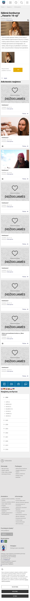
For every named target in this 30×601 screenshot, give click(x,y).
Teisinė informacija (20, 521)
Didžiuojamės (17, 7)
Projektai (4, 505)
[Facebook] (2, 541)
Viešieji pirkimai (5, 507)
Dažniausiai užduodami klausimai (21, 508)
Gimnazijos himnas (6, 474)
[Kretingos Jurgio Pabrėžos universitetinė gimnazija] (3, 2)
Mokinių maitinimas (20, 473)
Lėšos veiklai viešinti (6, 504)
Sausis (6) (8, 416)
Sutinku (15, 596)
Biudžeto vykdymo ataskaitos (6, 510)
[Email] (5, 541)
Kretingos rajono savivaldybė (17, 548)
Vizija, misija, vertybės (7, 472)
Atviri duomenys (19, 523)
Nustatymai (15, 587)
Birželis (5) (8, 404)
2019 (6, 445)
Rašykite (4, 534)
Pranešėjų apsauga (20, 511)
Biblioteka (18, 477)
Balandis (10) (9, 409)
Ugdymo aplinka (5, 470)
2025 (6, 420)
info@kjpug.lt (6, 559)
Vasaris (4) (8, 413)
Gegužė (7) (8, 406)
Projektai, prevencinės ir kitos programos (7, 513)
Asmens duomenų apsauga (22, 502)
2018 (6, 449)
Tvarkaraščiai (8, 460)
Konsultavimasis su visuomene (20, 505)
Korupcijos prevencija (21, 518)
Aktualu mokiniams (20, 516)
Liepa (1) (8, 402)
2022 (6, 433)
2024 (6, 424)
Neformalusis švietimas (21, 468)
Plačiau (24, 113)
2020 (6, 441)
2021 (6, 437)
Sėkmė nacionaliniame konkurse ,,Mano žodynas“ (13, 334)
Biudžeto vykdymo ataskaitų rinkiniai (8, 499)
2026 (6, 397)
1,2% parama (19, 512)
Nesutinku (15, 591)
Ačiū (17, 70)
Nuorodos (18, 498)
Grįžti (5, 78)
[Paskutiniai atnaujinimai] (16, 2)
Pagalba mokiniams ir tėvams (21, 471)
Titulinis (3, 7)
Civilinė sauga (19, 520)
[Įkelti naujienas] (10, 2)
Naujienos (9, 7)
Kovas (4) (8, 411)
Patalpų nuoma (19, 475)
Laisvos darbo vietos (20, 500)
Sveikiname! (5, 105)
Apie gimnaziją (5, 468)
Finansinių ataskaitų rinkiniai (8, 502)
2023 (6, 428)
